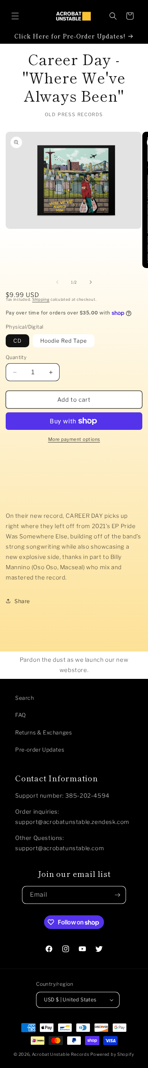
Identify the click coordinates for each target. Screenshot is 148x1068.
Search (24, 697)
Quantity (16, 357)
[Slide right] (90, 282)
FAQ (20, 715)
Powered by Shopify (112, 1054)
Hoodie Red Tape (63, 340)
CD (17, 340)
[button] (15, 16)
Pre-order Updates (39, 749)
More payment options (74, 439)
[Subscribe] (117, 895)
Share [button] (22, 601)
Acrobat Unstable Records (61, 1054)
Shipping (41, 299)
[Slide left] (57, 282)
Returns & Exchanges (43, 732)
